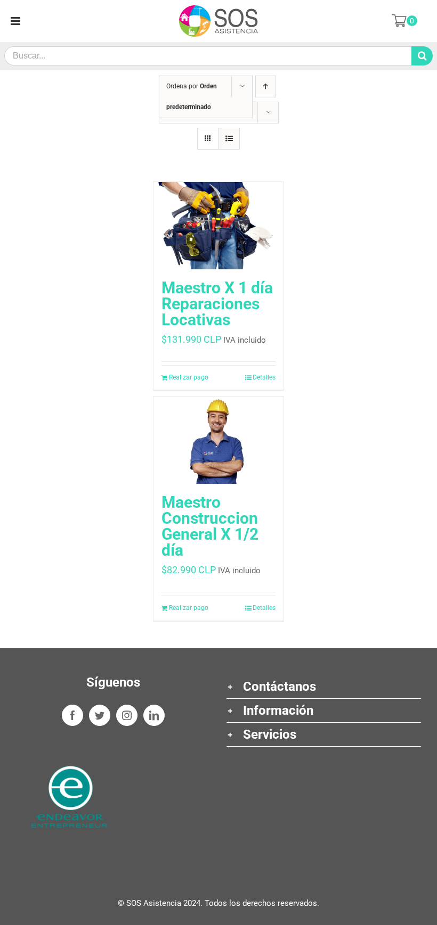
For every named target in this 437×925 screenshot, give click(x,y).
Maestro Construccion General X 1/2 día (209, 526)
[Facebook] (72, 715)
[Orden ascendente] (265, 86)
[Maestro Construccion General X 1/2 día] (218, 440)
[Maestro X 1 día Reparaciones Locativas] (218, 225)
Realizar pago (188, 377)
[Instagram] (126, 715)
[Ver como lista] (228, 138)
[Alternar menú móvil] (16, 21)
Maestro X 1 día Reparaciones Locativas (217, 303)
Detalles (264, 377)
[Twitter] (99, 715)
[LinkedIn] (154, 715)
